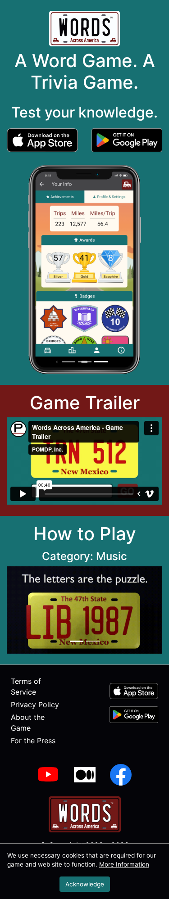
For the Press (33, 740)
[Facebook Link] (121, 774)
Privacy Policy (35, 704)
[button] (42, 139)
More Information (124, 864)
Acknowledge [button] (84, 884)
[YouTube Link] (48, 774)
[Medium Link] (85, 774)
